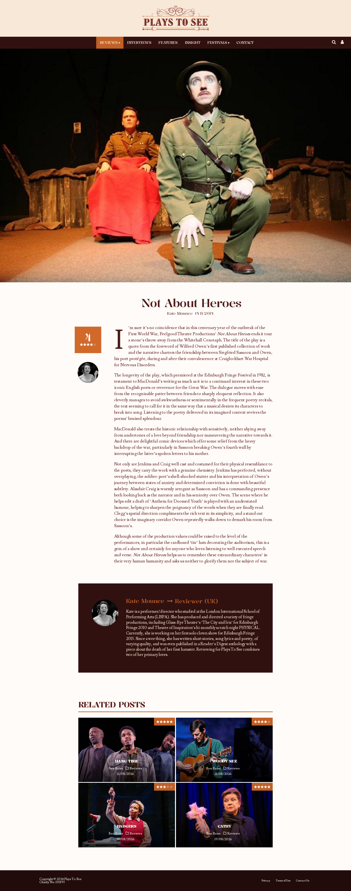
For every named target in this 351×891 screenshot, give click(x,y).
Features (167, 42)
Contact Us (302, 880)
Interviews (139, 42)
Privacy (265, 880)
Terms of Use (283, 880)
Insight (192, 42)
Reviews (109, 42)
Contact (245, 42)
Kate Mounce (180, 313)
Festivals (217, 42)
